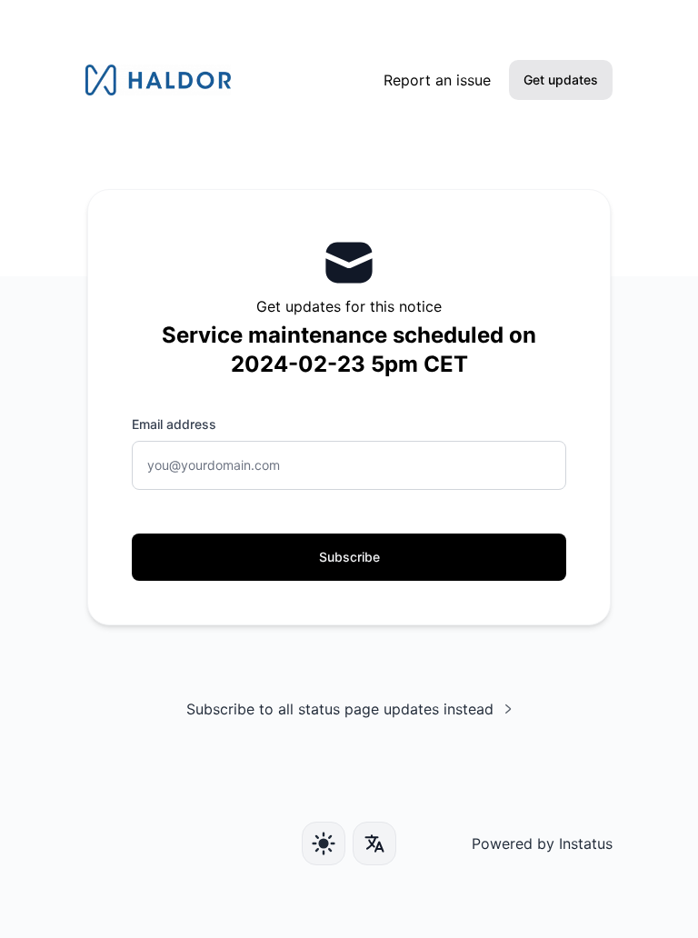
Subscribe (349, 556)
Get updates (561, 79)
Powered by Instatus (542, 843)
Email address (174, 424)
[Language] (374, 843)
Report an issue (437, 80)
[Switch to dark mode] (323, 843)
